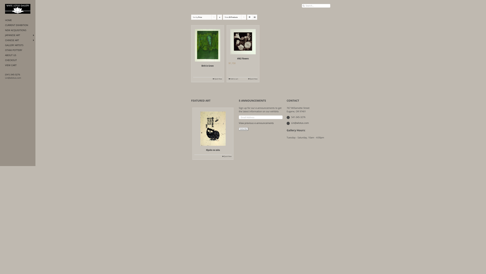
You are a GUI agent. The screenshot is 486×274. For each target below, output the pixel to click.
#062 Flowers (243, 58)
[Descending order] (219, 17)
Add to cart (234, 79)
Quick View (218, 79)
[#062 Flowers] (243, 39)
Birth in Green (207, 65)
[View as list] (254, 17)
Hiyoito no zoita (213, 149)
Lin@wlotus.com (13, 77)
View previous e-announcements (256, 123)
